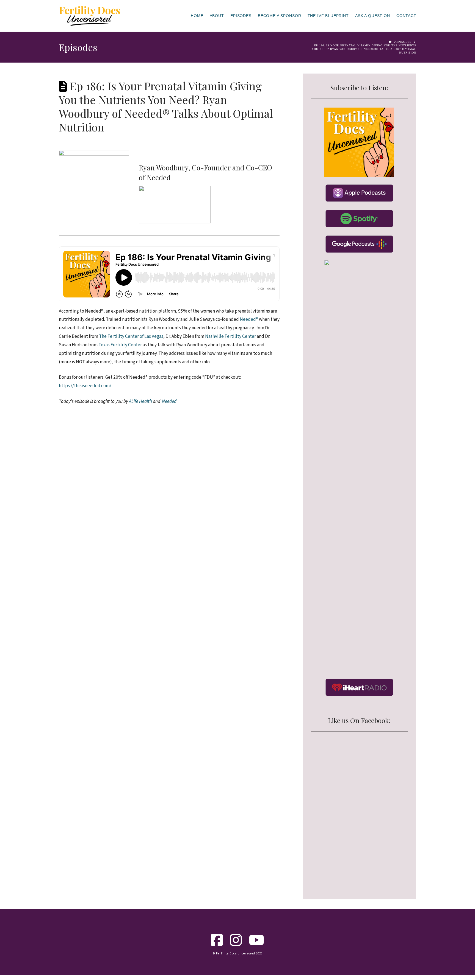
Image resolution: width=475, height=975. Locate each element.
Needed (159, 177)
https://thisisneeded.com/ (85, 385)
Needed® (249, 319)
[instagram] (236, 944)
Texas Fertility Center (120, 344)
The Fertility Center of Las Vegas (131, 336)
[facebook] (217, 944)
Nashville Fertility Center (230, 336)
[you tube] (256, 944)
